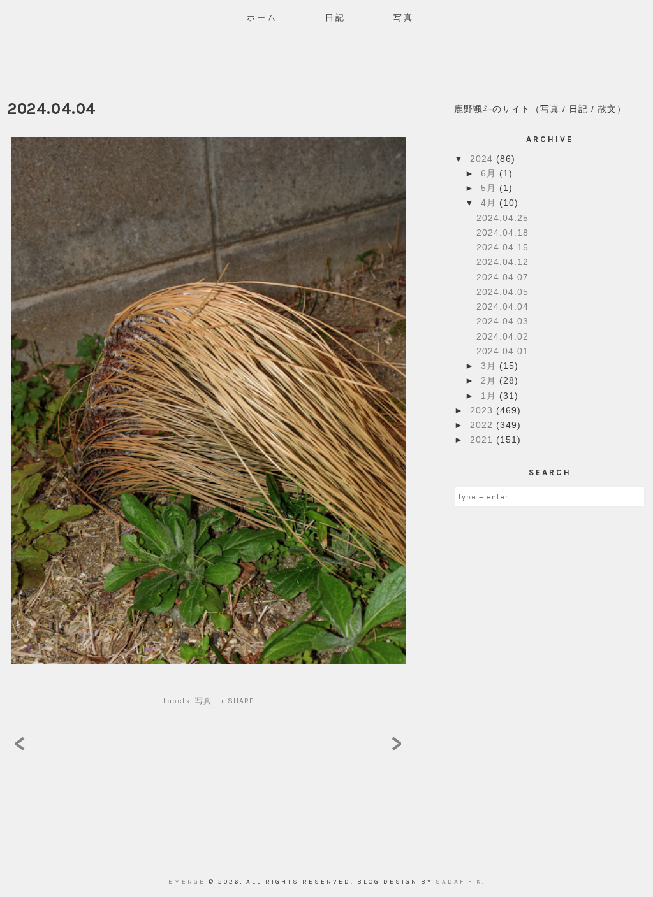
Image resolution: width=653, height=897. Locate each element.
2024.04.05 (502, 292)
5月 (490, 188)
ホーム (262, 17)
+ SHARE (237, 700)
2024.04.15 (502, 247)
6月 (490, 173)
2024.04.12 (502, 262)
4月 (490, 202)
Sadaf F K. (460, 882)
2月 (490, 380)
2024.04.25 (502, 218)
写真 (403, 17)
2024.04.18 (502, 232)
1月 (490, 396)
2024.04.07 (502, 277)
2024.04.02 (502, 336)
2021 (483, 439)
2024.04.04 (502, 306)
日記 (335, 17)
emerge (188, 882)
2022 (483, 425)
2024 (483, 159)
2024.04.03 (502, 321)
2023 (483, 410)
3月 (490, 366)
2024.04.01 (502, 351)
